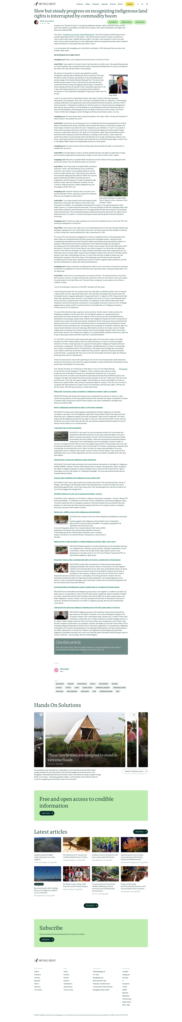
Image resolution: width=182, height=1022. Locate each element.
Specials (105, 4)
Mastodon (125, 996)
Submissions (68, 987)
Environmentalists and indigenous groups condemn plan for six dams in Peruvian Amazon (87, 587)
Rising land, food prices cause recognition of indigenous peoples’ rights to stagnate (85, 391)
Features (80, 4)
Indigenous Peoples (102, 687)
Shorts (120, 4)
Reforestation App (99, 981)
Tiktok (124, 987)
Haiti (48, 23)
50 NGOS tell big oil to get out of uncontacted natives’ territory (78, 494)
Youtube (125, 978)
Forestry (59, 687)
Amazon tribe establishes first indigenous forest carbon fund (77, 478)
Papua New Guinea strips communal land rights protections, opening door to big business (87, 560)
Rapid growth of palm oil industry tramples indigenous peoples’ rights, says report (85, 542)
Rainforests (85, 691)
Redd (94, 691)
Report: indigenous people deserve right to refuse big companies (78, 407)
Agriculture (60, 684)
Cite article (140, 22)
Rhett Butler (64, 669)
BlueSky (125, 993)
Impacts (66, 981)
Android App (126, 999)
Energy (92, 684)
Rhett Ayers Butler (47, 21)
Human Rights (87, 687)
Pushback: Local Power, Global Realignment (78, 35)
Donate (129, 4)
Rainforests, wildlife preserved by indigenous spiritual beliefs (77, 512)
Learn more (46, 813)
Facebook (125, 984)
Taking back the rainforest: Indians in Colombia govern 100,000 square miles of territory (87, 607)
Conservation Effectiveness (103, 987)
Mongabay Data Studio (101, 990)
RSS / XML (126, 1005)
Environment (103, 684)
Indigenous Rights (119, 687)
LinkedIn (125, 972)
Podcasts (95, 4)
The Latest (38, 990)
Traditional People (106, 691)
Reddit (124, 990)
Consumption (81, 684)
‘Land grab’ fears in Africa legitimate (67, 428)
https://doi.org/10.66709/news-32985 (69, 652)
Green (77, 687)
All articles (139, 832)
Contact (66, 975)
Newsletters (68, 984)
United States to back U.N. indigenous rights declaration (75, 460)
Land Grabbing (72, 691)
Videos (87, 4)
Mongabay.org (98, 978)
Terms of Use (68, 990)
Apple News (126, 1002)
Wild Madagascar (99, 972)
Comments (113, 22)
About (66, 972)
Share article (126, 22)
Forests (68, 687)
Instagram (126, 975)
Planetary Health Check (101, 984)
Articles (113, 4)
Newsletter (46, 939)
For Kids (96, 975)
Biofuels (70, 684)
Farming (114, 684)
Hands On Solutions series (134, 771)
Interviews (59, 691)
